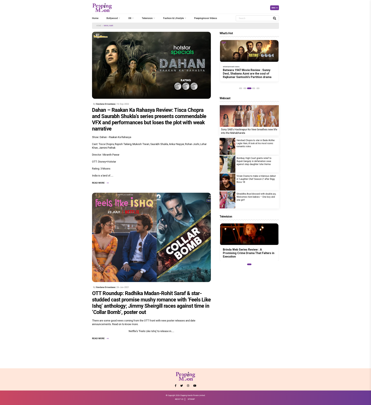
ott (129, 18)
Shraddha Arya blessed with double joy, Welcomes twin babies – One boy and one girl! (256, 196)
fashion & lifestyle (173, 18)
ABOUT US (179, 399)
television (147, 18)
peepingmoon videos (205, 18)
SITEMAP (191, 399)
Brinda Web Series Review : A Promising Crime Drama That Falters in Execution (248, 253)
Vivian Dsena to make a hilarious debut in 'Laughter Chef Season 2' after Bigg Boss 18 (256, 179)
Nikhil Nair (108, 26)
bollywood (112, 18)
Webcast (225, 98)
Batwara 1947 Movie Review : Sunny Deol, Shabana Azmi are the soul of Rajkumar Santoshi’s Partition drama (247, 73)
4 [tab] (253, 88)
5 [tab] (258, 88)
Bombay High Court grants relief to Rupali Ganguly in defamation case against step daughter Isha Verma (254, 161)
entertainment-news (231, 67)
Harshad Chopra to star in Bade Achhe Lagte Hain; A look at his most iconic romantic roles (256, 143)
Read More (98, 183)
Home (95, 18)
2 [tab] (244, 88)
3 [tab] (249, 88)
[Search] (274, 18)
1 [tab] (240, 88)
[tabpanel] (249, 60)
